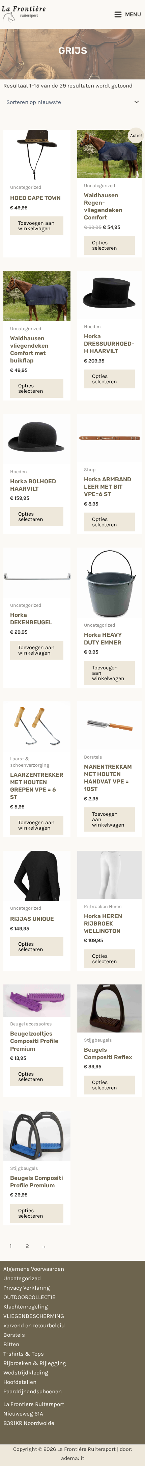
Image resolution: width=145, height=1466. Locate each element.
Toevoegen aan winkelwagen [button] (36, 226)
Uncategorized (22, 1278)
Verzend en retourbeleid (34, 1325)
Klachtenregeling (25, 1306)
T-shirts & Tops (23, 1353)
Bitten (11, 1344)
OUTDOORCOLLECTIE (29, 1297)
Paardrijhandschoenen (32, 1391)
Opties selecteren (104, 245)
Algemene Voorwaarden (33, 1268)
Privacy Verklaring (26, 1287)
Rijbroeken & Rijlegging (34, 1363)
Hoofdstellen (19, 1381)
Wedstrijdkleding (25, 1372)
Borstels (14, 1334)
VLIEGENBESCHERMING (33, 1316)
